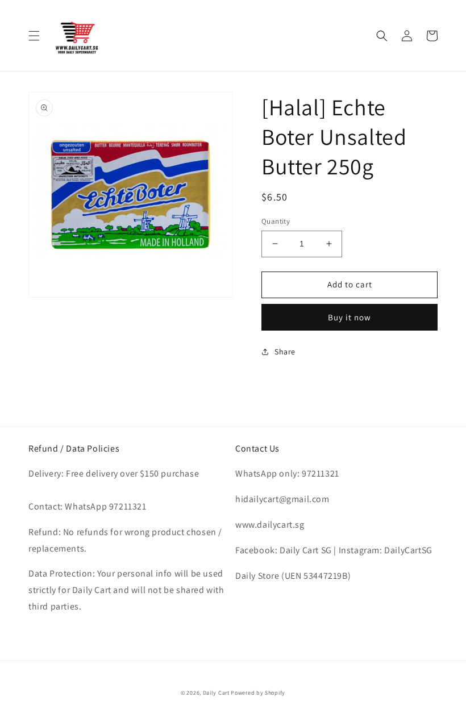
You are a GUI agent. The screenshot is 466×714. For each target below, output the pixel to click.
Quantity (275, 221)
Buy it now (349, 317)
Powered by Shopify (258, 692)
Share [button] (285, 351)
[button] (34, 35)
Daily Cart (216, 692)
